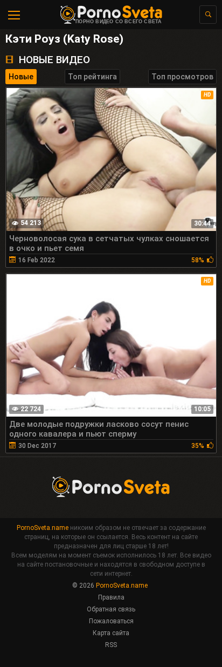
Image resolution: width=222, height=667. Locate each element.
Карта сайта (111, 633)
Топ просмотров (182, 76)
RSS (111, 645)
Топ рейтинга (92, 76)
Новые (21, 76)
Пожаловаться (111, 621)
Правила (111, 597)
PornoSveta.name (42, 528)
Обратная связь (111, 609)
